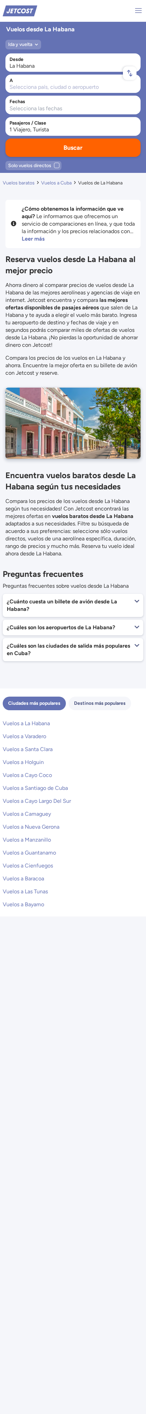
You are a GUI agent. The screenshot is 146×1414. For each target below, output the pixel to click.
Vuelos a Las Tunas (25, 891)
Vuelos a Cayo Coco (27, 775)
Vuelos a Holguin (23, 762)
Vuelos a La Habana (26, 723)
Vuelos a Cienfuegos (28, 865)
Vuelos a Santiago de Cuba (35, 788)
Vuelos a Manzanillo (27, 839)
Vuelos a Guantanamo (29, 852)
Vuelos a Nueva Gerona (31, 827)
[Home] (20, 10)
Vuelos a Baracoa (23, 878)
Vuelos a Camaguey (27, 814)
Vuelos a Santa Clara (28, 749)
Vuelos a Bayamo (23, 904)
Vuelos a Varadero (24, 736)
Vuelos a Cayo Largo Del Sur (37, 801)
